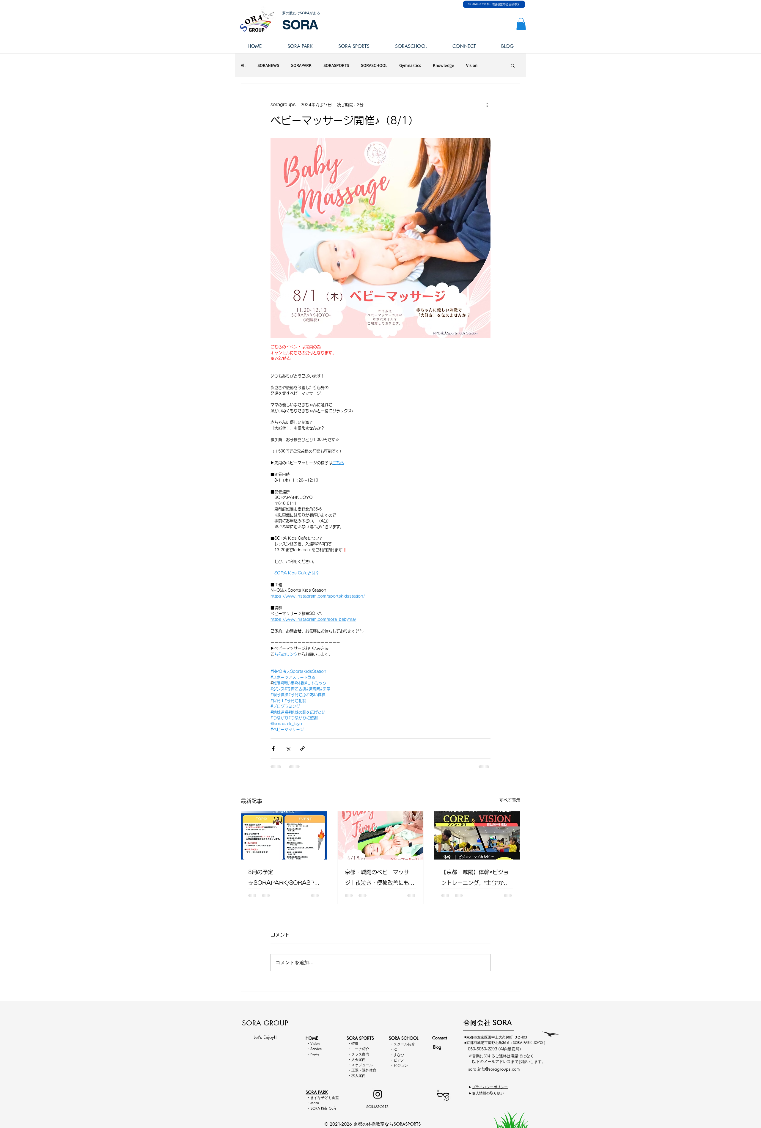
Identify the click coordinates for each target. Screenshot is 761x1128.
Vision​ (315, 1043)
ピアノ (399, 1060)
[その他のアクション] (486, 105)
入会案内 (358, 1059)
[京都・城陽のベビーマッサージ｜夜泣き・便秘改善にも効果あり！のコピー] (381, 835)
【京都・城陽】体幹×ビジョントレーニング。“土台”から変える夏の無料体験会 (475, 878)
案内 (365, 1054)
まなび (399, 1054)
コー (355, 1048)
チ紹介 (364, 1048)
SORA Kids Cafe (323, 1108)
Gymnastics (410, 65)
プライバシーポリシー (490, 1086)
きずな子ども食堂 (324, 1097)
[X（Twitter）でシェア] (288, 748)
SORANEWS (268, 65)
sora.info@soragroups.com (494, 1069)
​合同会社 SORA (487, 1022)
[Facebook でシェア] (273, 748)
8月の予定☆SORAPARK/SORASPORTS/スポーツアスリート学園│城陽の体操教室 (283, 878)
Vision (471, 65)
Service (316, 1048)
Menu (316, 1102)
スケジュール (362, 1064)
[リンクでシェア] (302, 748)
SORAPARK (301, 65)
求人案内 (358, 1075)
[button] (521, 24)
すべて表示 (509, 800)
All (243, 65)
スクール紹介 (404, 1044)
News (314, 1054)
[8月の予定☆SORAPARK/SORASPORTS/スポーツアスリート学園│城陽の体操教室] (284, 835)
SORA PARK (317, 1092)
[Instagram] (377, 1094)
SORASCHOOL (374, 65)
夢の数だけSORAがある (301, 12)
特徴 (355, 1043)
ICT (396, 1049)
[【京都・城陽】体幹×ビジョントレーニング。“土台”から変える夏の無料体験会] (477, 835)
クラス (356, 1054)
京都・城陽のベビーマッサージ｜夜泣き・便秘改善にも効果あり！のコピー (379, 878)
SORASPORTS (336, 65)
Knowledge (443, 65)
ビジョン (401, 1065)
